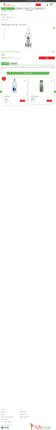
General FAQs (23, 412)
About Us (3, 412)
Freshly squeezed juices (8, 17)
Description (5, 63)
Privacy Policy (4, 419)
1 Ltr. (6, 98)
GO (38, 4)
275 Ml (3, 54)
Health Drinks (5, 19)
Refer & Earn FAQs (24, 417)
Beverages (4, 14)
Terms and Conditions (6, 421)
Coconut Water (35, 96)
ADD (47, 58)
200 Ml (32, 98)
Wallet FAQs (23, 414)
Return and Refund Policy (7, 417)
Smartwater (7, 96)
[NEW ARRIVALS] (30, 8)
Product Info (13, 63)
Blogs (2, 414)
